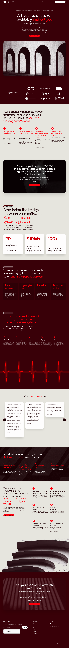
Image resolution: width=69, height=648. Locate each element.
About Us (34, 627)
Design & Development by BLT (61, 643)
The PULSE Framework (29, 1)
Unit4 (36, 1)
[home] (8, 2)
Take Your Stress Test (60, 1)
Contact (34, 631)
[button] (4, 420)
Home (22, 1)
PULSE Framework (36, 623)
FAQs (34, 629)
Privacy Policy (52, 643)
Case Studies (41, 1)
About (46, 1)
